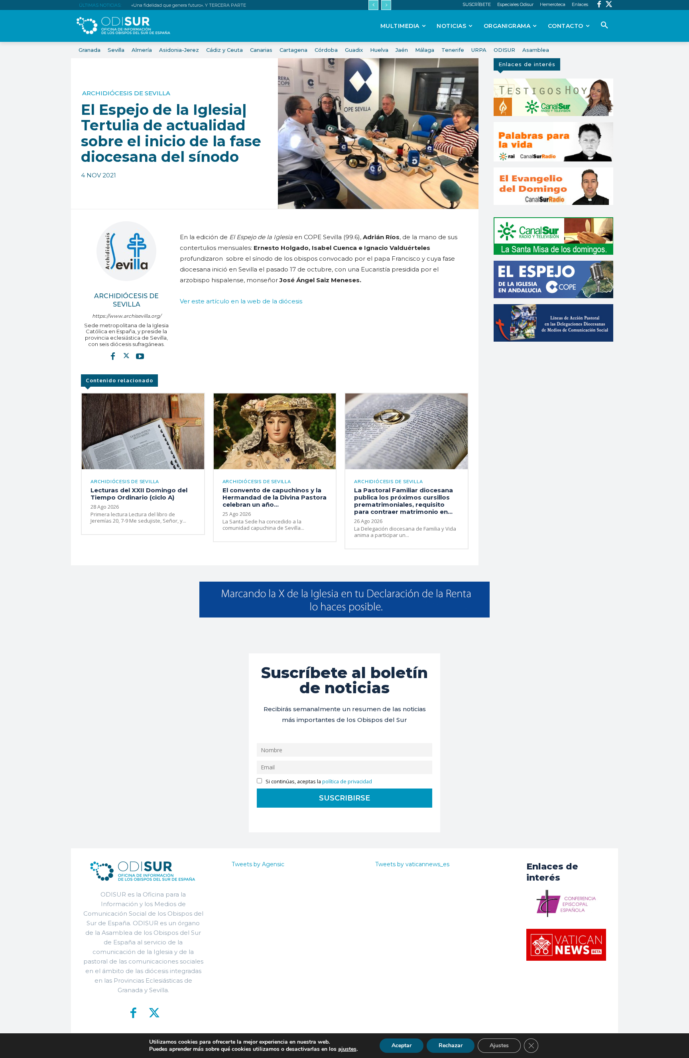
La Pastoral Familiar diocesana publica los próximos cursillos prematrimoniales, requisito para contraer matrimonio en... (403, 500)
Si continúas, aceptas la (318, 781)
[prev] (373, 5)
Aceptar (401, 1045)
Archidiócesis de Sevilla (126, 93)
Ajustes (499, 1045)
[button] (604, 25)
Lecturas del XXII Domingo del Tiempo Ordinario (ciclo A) (139, 493)
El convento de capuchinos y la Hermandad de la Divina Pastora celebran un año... (274, 497)
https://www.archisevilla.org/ (126, 316)
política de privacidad (347, 781)
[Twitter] (609, 5)
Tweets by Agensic (258, 864)
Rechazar (451, 1045)
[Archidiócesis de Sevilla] (126, 251)
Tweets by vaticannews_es (412, 864)
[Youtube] (140, 356)
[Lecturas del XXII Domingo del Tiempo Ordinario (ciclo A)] (143, 431)
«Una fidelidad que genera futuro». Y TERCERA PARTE (188, 5)
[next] (386, 5)
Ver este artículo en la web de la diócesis (241, 301)
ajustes (347, 1049)
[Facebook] (599, 5)
